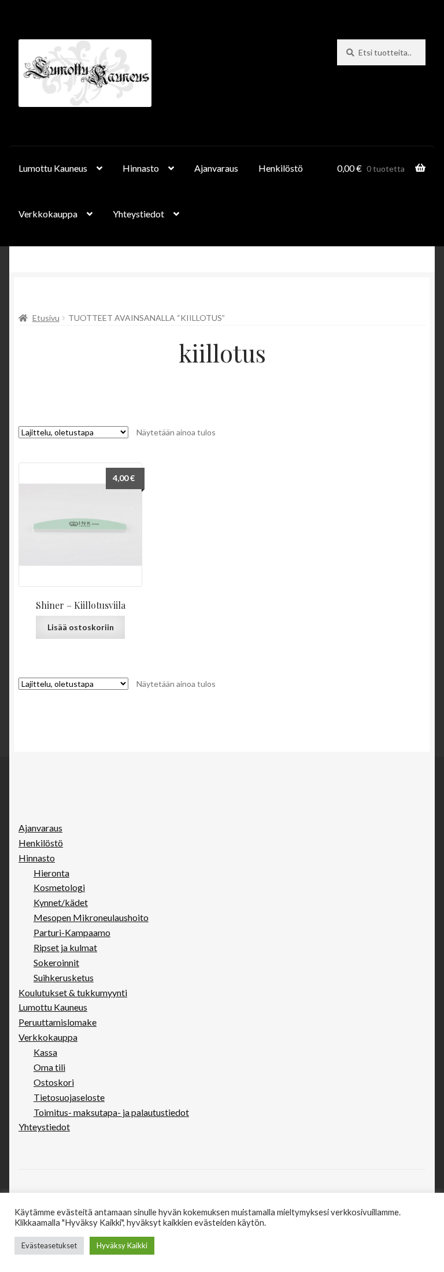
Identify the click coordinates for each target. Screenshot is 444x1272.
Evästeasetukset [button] (49, 1245)
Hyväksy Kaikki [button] (122, 1245)
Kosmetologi (59, 887)
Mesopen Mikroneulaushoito (91, 917)
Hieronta (51, 872)
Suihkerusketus (64, 977)
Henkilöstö (280, 167)
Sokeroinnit (56, 962)
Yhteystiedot (138, 213)
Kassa (45, 1052)
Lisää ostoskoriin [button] (80, 627)
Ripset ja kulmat (65, 947)
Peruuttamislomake (57, 1021)
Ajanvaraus (216, 167)
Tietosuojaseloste (69, 1097)
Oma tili (49, 1067)
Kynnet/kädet (61, 902)
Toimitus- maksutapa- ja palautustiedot (111, 1112)
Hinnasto (141, 167)
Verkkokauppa (47, 213)
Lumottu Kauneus (52, 167)
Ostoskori (54, 1082)
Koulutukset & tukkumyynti (72, 992)
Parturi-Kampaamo (72, 932)
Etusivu (46, 318)
